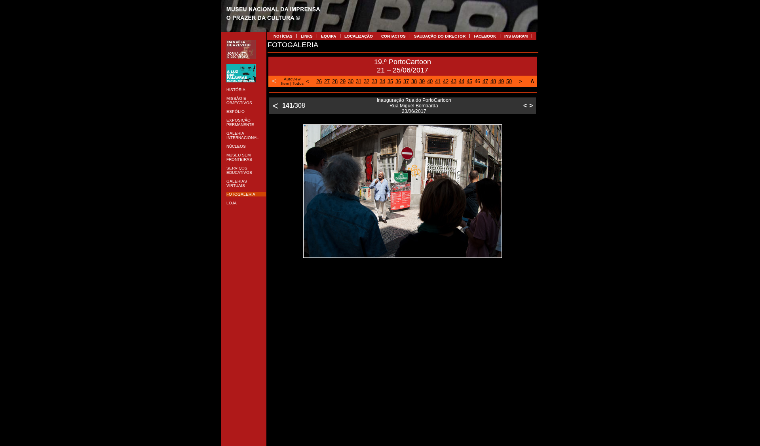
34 (382, 81)
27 (327, 81)
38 (414, 81)
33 (374, 81)
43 (453, 81)
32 (366, 81)
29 (343, 81)
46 (477, 81)
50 (509, 81)
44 (461, 81)
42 (445, 81)
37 (406, 81)
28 (335, 81)
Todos (298, 83)
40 (430, 81)
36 (398, 81)
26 (319, 81)
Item (285, 83)
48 (493, 81)
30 (350, 81)
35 (390, 81)
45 (469, 81)
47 (485, 81)
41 (438, 81)
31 (358, 81)
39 (422, 81)
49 (501, 81)
